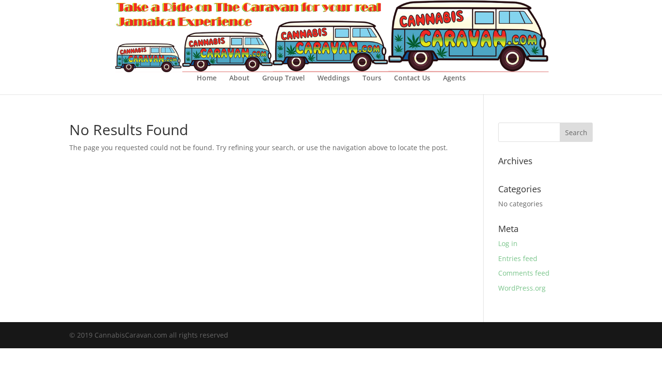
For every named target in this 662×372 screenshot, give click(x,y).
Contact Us (412, 78)
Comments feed (524, 273)
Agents (454, 78)
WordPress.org (522, 288)
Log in (508, 243)
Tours (372, 78)
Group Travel (283, 78)
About (239, 78)
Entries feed (517, 258)
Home (207, 78)
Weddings (333, 78)
